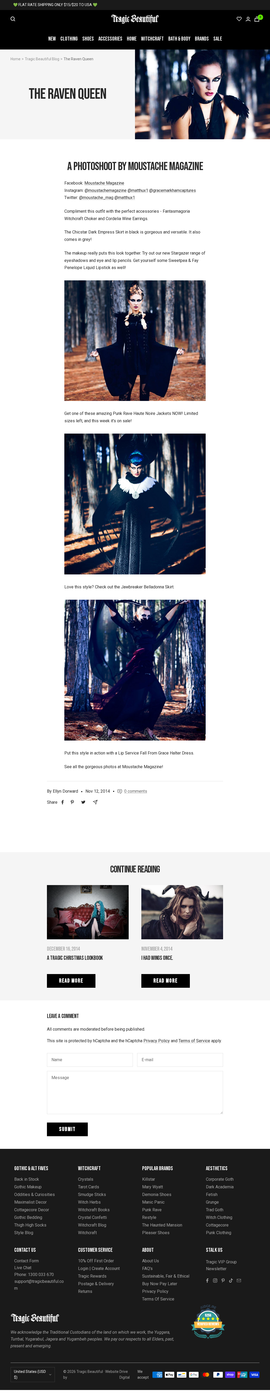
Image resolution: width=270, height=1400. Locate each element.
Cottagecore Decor (31, 1209)
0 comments (135, 791)
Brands (202, 39)
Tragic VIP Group (221, 1261)
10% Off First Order (96, 1260)
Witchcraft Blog (92, 1225)
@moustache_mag (96, 197)
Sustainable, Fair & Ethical (165, 1276)
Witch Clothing (219, 1217)
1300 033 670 (41, 1274)
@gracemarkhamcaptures (172, 190)
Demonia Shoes (156, 1194)
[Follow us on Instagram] (215, 1280)
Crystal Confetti (92, 1217)
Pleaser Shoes (156, 1232)
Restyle (149, 1217)
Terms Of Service (158, 1299)
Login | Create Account (99, 1268)
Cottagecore (217, 1225)
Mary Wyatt (152, 1186)
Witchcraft (152, 39)
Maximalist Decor (30, 1202)
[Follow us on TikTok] (231, 1280)
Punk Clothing (218, 1232)
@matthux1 (138, 190)
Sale (217, 39)
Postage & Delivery (96, 1283)
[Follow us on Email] (239, 1280)
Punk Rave (152, 1209)
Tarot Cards (88, 1186)
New (52, 39)
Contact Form (26, 1260)
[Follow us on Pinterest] (223, 1280)
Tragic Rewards (92, 1276)
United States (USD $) (30, 1374)
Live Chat (22, 1267)
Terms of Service (194, 1040)
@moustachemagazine (106, 190)
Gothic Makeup (28, 1186)
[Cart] (256, 19)
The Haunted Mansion (162, 1225)
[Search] (13, 19)
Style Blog (23, 1232)
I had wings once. (157, 958)
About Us (150, 1260)
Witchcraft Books (94, 1209)
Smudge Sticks (92, 1194)
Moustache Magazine (104, 183)
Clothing (69, 39)
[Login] (248, 19)
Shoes (88, 39)
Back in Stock (26, 1179)
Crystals (85, 1179)
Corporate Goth (220, 1179)
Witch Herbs (89, 1202)
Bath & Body (179, 39)
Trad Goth (214, 1209)
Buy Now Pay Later (159, 1283)
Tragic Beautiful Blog (42, 59)
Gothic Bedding (28, 1217)
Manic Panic (153, 1202)
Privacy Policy (156, 1040)
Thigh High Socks (30, 1225)
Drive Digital (124, 1374)
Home (132, 39)
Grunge (212, 1202)
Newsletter (216, 1268)
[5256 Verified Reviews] (203, 1307)
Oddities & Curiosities (34, 1194)
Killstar (148, 1179)
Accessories (110, 39)
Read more (71, 980)
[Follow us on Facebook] (207, 1280)
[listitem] (62, 802)
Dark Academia (220, 1186)
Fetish (212, 1194)
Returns (85, 1291)
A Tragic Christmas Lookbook (75, 958)
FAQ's (147, 1268)
